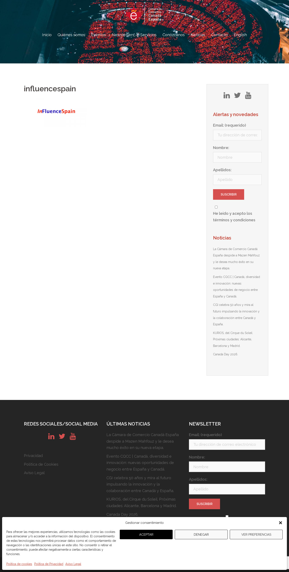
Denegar (201, 534)
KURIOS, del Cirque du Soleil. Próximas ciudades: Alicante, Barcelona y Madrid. (233, 339)
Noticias (198, 35)
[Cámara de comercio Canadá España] (144, 16)
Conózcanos (173, 35)
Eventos (98, 35)
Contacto (219, 35)
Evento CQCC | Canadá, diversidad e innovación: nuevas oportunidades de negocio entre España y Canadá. (140, 462)
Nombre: (221, 147)
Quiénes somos (71, 35)
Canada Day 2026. (225, 354)
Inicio (47, 35)
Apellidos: (222, 170)
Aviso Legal (73, 564)
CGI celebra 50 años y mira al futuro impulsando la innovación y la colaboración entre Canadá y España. (140, 484)
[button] (280, 523)
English (240, 35)
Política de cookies (19, 564)
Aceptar (146, 534)
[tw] (237, 97)
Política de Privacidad (48, 564)
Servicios (148, 35)
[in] (227, 97)
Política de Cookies (41, 464)
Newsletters (123, 35)
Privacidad (33, 455)
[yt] (248, 97)
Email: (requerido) (229, 125)
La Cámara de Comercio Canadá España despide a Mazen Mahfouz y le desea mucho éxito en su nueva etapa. (142, 441)
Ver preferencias (256, 534)
